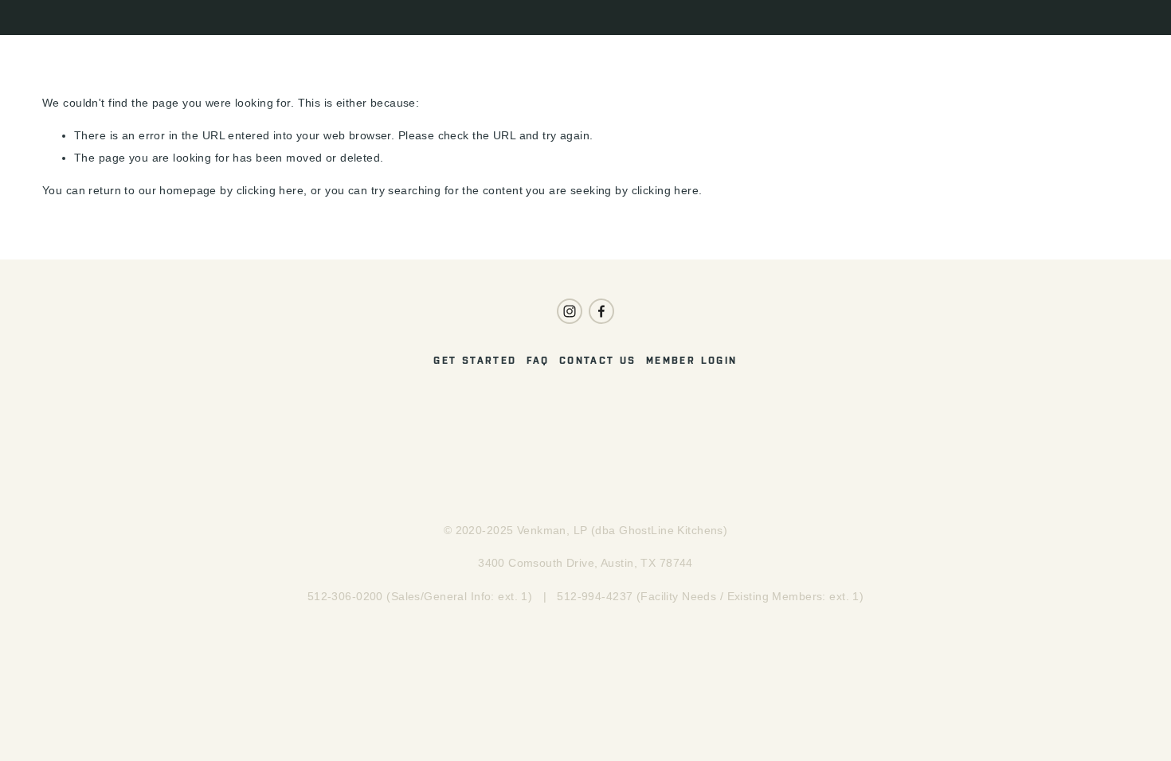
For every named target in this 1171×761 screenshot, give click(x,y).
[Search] (48, 17)
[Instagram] (569, 311)
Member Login (692, 360)
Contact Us (597, 360)
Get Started (474, 360)
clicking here (270, 190)
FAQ (538, 360)
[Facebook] (601, 311)
